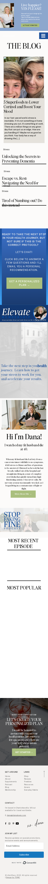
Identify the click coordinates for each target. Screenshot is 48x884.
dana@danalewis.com (16, 815)
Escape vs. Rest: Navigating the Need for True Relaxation (20, 183)
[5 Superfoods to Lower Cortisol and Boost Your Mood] (24, 82)
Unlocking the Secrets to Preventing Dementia (21, 159)
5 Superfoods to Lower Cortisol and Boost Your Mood (22, 106)
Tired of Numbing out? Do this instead (22, 202)
